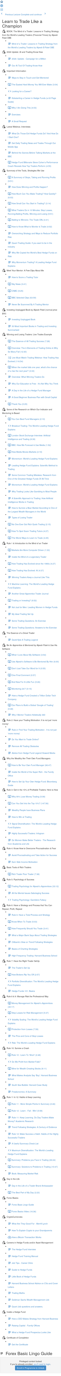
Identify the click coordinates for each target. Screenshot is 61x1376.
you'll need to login (42, 1364)
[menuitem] (1, 6)
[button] (1, 2)
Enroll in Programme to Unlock (30, 1368)
